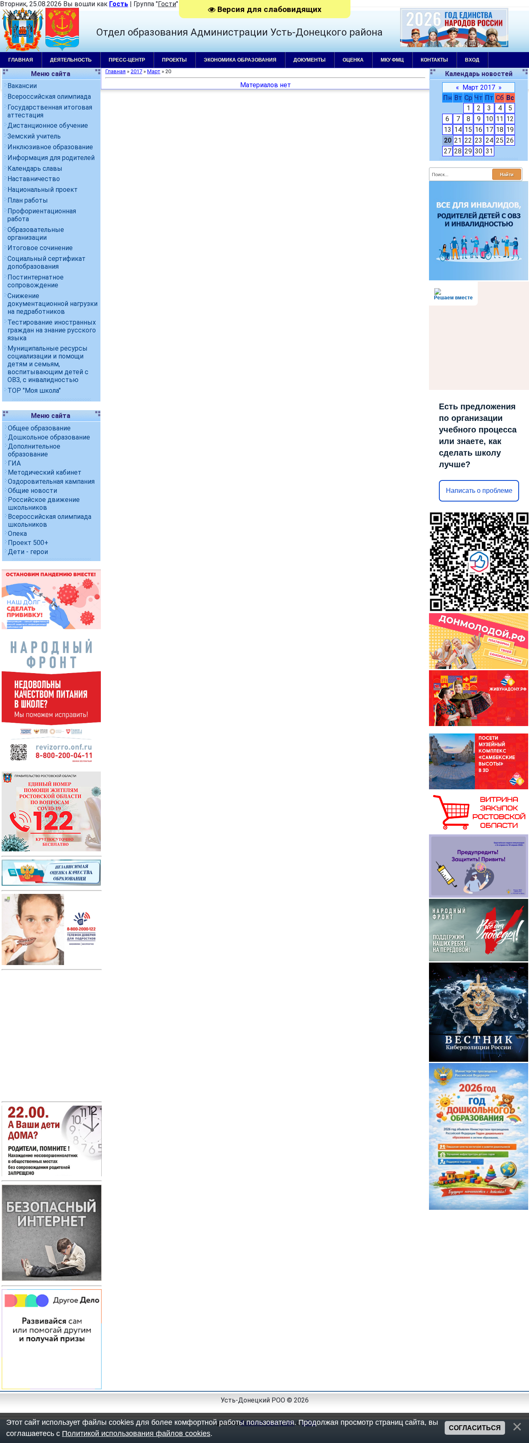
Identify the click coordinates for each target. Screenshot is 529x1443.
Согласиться (475, 1427)
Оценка (353, 60)
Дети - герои (28, 552)
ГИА (14, 463)
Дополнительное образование (34, 450)
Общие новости (32, 491)
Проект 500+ (28, 543)
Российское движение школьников (44, 503)
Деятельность (71, 60)
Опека (17, 534)
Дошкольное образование (49, 437)
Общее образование (39, 428)
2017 (136, 71)
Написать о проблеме (479, 490)
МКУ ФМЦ (392, 60)
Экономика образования (240, 60)
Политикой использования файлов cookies (136, 1433)
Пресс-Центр (127, 60)
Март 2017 (478, 87)
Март (153, 71)
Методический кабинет (44, 472)
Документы (309, 60)
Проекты (174, 60)
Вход (472, 60)
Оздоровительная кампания (51, 481)
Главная (20, 60)
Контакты (434, 60)
